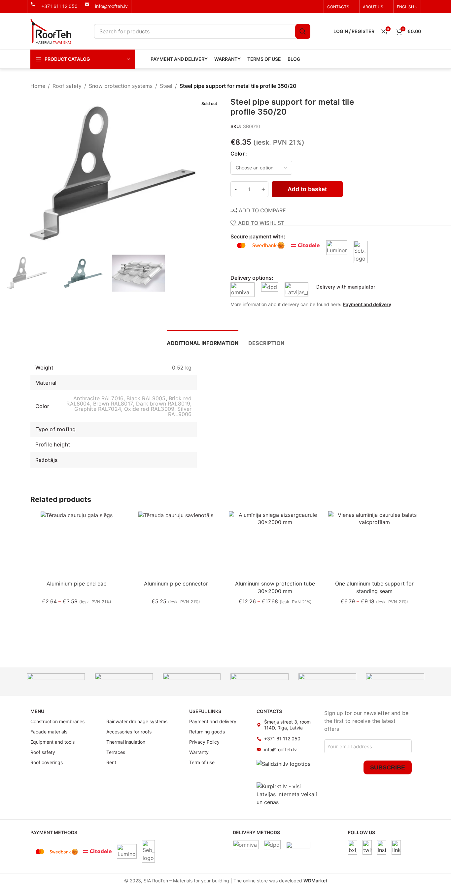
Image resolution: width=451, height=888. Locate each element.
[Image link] (352, 846)
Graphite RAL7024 (97, 409)
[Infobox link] (54, 6)
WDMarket (315, 880)
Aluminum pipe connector (176, 583)
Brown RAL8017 (113, 403)
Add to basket (307, 189)
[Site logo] (50, 30)
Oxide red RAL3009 (149, 409)
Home (37, 86)
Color (237, 153)
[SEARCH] (302, 31)
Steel (166, 86)
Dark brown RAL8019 (163, 403)
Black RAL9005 (145, 398)
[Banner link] (56, 681)
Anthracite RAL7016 (98, 398)
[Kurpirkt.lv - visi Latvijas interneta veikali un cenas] (287, 793)
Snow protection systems (121, 86)
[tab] (202, 340)
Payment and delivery (367, 304)
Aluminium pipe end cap (77, 583)
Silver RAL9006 (179, 411)
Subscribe (387, 767)
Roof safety (67, 86)
